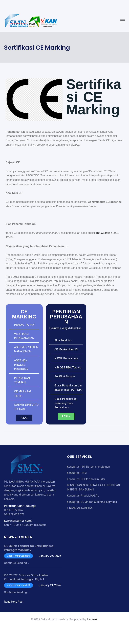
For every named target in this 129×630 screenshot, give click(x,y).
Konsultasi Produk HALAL (83, 495)
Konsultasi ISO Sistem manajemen (88, 466)
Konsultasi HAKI (77, 472)
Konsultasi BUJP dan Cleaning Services (92, 501)
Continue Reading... (16, 563)
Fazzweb (92, 619)
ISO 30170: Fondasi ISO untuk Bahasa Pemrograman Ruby (29, 548)
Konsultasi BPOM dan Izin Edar (86, 479)
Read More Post (14, 601)
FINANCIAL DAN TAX (80, 507)
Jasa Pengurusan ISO (18, 555)
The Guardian (104, 232)
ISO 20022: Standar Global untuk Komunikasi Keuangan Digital (26, 577)
